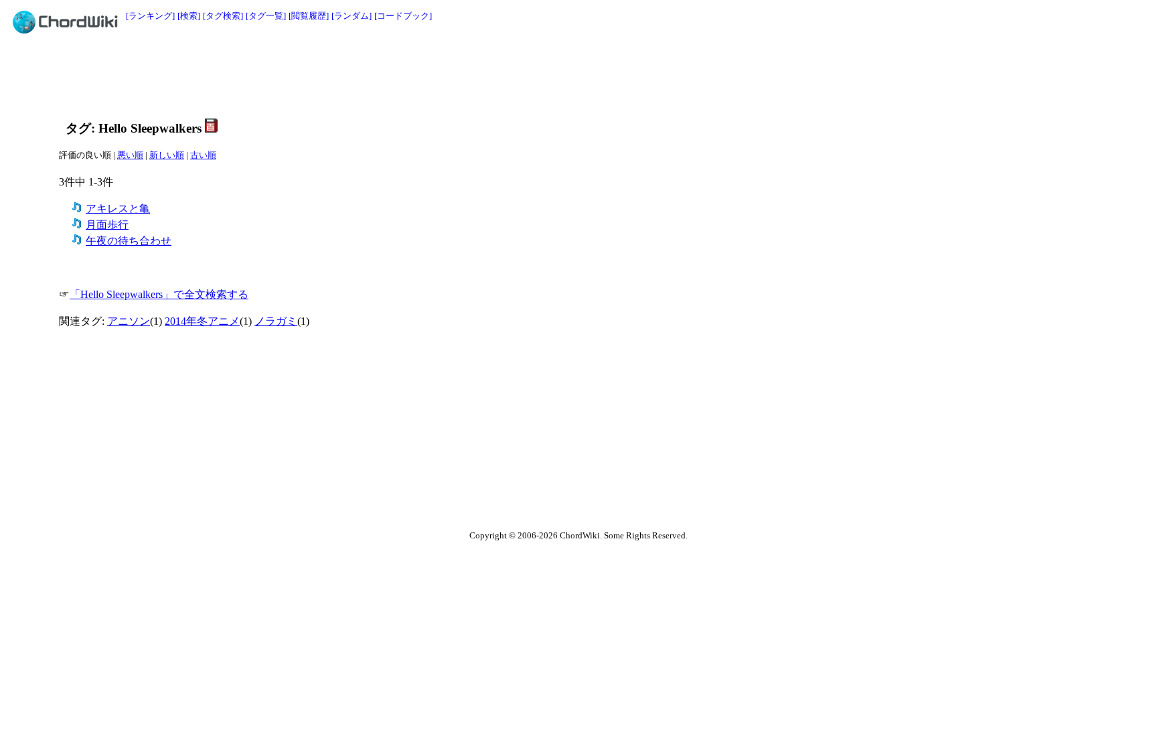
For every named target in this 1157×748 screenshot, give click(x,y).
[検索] (188, 16)
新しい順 (166, 155)
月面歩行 (107, 224)
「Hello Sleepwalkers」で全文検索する (159, 294)
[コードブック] (403, 16)
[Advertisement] (548, 75)
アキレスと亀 (118, 208)
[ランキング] (150, 16)
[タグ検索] (223, 16)
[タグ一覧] (266, 16)
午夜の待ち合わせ (128, 240)
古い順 (203, 155)
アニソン (128, 321)
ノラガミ (275, 321)
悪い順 (130, 155)
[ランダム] (351, 16)
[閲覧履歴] (309, 16)
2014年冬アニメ (202, 321)
